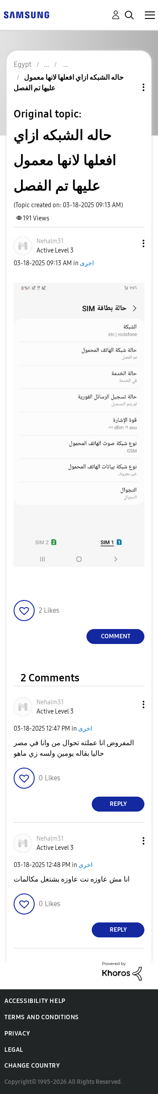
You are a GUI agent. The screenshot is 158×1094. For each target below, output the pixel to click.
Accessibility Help (34, 1001)
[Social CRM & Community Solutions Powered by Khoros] (122, 970)
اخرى (87, 263)
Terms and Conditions (41, 1017)
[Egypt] (26, 14)
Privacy (17, 1033)
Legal (13, 1050)
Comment (115, 636)
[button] (129, 243)
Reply (118, 804)
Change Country (32, 1065)
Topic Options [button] (128, 87)
